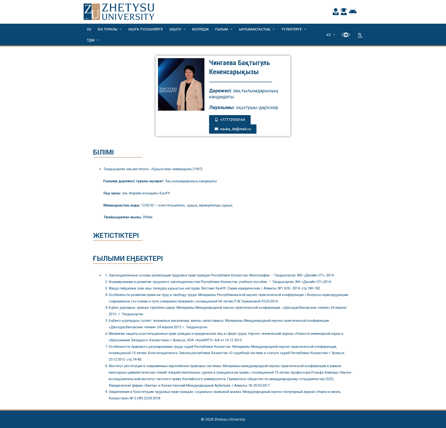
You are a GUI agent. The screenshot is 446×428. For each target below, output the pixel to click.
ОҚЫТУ (175, 29)
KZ (329, 35)
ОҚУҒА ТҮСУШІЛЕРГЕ (145, 29)
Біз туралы (107, 29)
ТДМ (91, 40)
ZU (89, 29)
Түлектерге (291, 29)
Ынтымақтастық (254, 29)
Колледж (200, 29)
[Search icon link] (360, 34)
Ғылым (221, 29)
